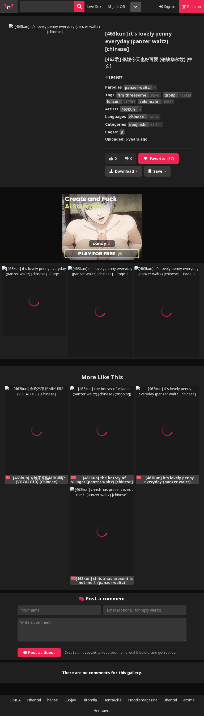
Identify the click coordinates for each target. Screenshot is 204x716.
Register (193, 6)
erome (189, 699)
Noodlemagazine (143, 699)
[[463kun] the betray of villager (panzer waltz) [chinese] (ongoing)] (102, 430)
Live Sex (94, 6)
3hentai (170, 699)
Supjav (70, 699)
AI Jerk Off (116, 6)
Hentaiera (102, 710)
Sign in (169, 6)
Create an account (81, 652)
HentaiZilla (112, 699)
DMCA (15, 699)
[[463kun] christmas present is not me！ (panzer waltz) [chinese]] (102, 531)
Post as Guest (41, 652)
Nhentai (34, 699)
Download (124, 171)
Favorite (162, 158)
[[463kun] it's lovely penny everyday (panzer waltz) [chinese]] (167, 430)
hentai (52, 699)
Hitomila (89, 699)
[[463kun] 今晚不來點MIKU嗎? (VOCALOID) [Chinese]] (36, 430)
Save (157, 171)
